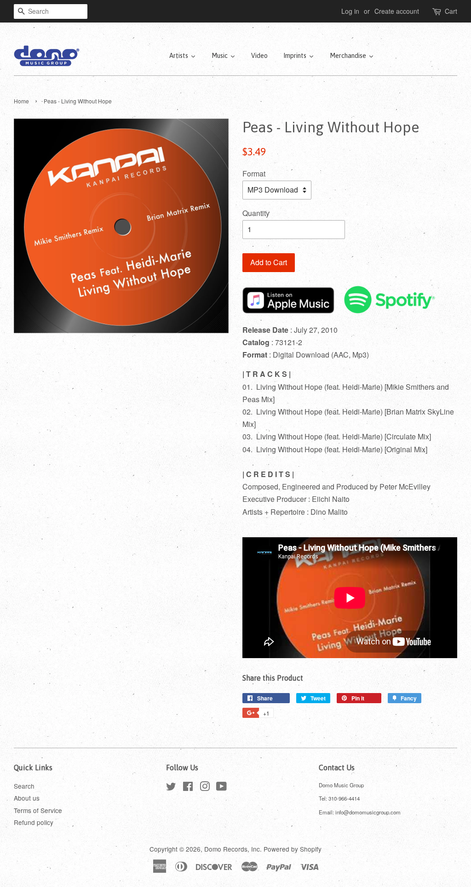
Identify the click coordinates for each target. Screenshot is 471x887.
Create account (396, 11)
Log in (350, 11)
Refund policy (33, 822)
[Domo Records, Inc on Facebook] (188, 787)
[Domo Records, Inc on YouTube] (221, 787)
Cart (451, 11)
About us (27, 797)
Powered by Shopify (293, 848)
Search (24, 785)
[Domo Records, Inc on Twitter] (171, 787)
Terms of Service (38, 810)
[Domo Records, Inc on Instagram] (205, 787)
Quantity (256, 213)
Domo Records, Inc (232, 848)
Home (21, 101)
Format (253, 173)
